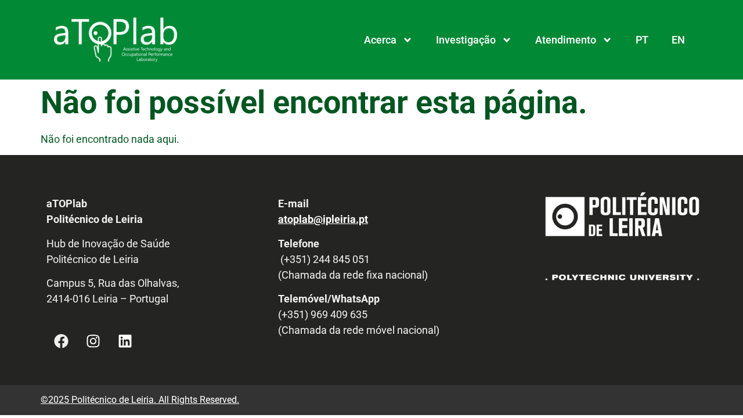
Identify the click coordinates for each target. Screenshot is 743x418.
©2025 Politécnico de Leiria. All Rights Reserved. (140, 399)
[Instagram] (92, 341)
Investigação (466, 40)
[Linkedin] (124, 341)
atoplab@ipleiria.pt (323, 219)
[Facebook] (60, 341)
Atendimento (565, 40)
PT (642, 40)
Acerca (380, 40)
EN (678, 40)
